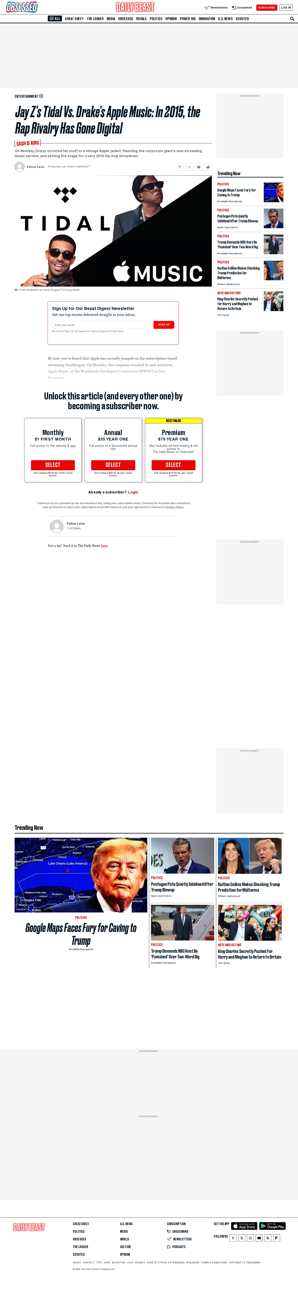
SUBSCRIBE (266, 7)
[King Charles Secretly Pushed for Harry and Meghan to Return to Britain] (273, 310)
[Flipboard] (276, 1239)
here (104, 545)
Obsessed (125, 19)
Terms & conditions (213, 1262)
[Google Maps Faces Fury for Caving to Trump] (273, 201)
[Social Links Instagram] (250, 1239)
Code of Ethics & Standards (166, 1262)
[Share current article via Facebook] (180, 167)
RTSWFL (75, 529)
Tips (99, 1262)
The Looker (95, 19)
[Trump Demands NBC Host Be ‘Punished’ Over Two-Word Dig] (273, 253)
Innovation (207, 19)
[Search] (292, 19)
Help (130, 1262)
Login (133, 492)
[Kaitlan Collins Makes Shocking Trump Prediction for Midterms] (273, 279)
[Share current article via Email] (198, 167)
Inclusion (192, 1262)
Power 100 (188, 19)
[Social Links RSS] (267, 1239)
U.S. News (225, 19)
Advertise (118, 1262)
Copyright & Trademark (245, 1262)
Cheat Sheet (74, 19)
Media (111, 19)
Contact (88, 1262)
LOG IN (286, 7)
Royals (141, 19)
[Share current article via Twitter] (189, 167)
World (124, 1239)
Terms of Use (98, 331)
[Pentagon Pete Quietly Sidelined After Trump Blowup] (273, 227)
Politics (156, 19)
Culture (125, 1247)
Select (53, 465)
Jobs (107, 1262)
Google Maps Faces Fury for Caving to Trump (81, 934)
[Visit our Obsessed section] (35, 7)
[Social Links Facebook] (232, 1239)
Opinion (171, 19)
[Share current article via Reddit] (208, 167)
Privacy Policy (117, 331)
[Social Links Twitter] (241, 1239)
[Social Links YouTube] (259, 1239)
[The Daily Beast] (135, 7)
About (77, 1262)
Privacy (140, 1262)
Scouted (242, 19)
